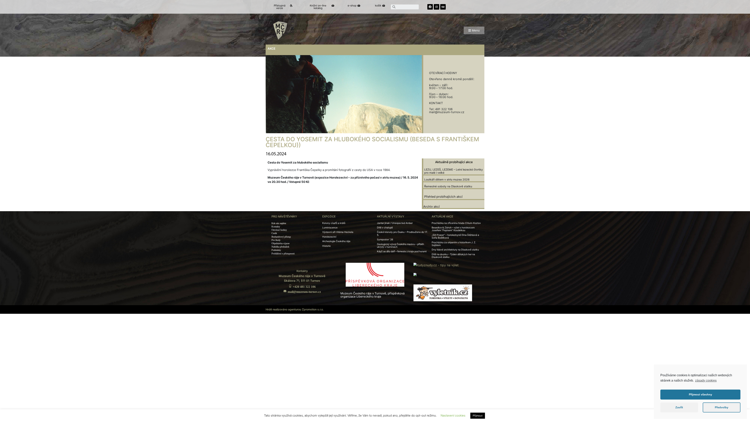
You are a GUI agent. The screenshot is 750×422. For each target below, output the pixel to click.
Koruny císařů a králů (333, 223)
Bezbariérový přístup (281, 236)
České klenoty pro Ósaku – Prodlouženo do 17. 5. (402, 233)
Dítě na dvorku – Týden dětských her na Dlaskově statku (453, 255)
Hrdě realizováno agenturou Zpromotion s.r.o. (295, 309)
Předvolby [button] (721, 407)
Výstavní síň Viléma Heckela (337, 232)
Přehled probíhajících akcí (443, 196)
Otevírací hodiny (279, 230)
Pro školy (275, 240)
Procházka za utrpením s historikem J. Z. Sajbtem (454, 244)
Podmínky (276, 250)
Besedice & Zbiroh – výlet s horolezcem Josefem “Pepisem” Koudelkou (453, 229)
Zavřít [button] (679, 407)
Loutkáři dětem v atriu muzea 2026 (447, 179)
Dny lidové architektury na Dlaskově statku (455, 249)
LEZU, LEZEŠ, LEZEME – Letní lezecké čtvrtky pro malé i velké (453, 171)
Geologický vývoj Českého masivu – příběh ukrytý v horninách (400, 245)
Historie (326, 245)
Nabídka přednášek (280, 246)
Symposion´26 (385, 239)
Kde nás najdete (278, 223)
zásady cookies (706, 380)
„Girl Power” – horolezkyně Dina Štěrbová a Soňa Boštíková (455, 236)
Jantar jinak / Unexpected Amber (395, 223)
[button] (281, 7)
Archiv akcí (431, 206)
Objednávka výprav (280, 243)
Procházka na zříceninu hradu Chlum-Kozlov (456, 223)
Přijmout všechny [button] (700, 394)
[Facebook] (430, 7)
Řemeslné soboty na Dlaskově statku (448, 186)
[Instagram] (436, 7)
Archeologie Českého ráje (336, 241)
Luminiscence (330, 227)
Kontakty (275, 226)
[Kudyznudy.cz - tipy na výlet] (436, 265)
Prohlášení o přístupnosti (283, 253)
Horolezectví (329, 236)
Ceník (274, 233)
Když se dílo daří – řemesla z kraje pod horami (402, 251)
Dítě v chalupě (385, 227)
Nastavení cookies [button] (453, 415)
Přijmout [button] (478, 415)
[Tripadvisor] (443, 7)
